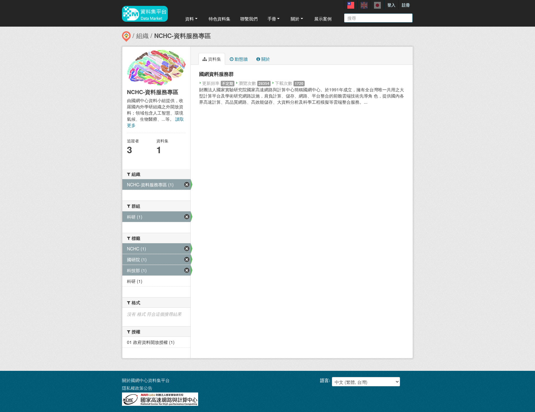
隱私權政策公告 (137, 388)
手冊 (272, 18)
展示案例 (323, 18)
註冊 (406, 5)
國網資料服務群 (216, 73)
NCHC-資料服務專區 (182, 35)
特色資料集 (219, 18)
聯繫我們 (249, 18)
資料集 (214, 59)
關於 (295, 18)
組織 (142, 35)
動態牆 (240, 59)
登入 (391, 5)
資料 (189, 18)
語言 (324, 380)
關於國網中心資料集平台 (146, 380)
